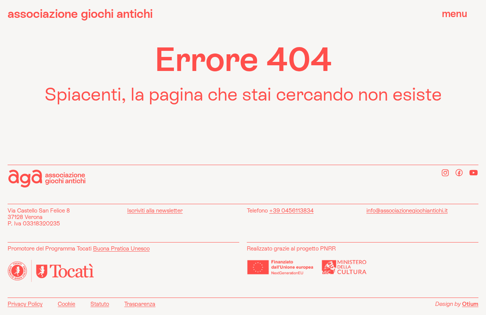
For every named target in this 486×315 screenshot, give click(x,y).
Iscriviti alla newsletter (155, 210)
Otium (470, 304)
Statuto (99, 304)
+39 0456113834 (291, 210)
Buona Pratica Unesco (121, 248)
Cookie (66, 304)
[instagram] (445, 173)
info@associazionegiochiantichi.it (407, 210)
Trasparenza (139, 304)
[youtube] (473, 173)
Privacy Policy (25, 304)
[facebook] (459, 173)
